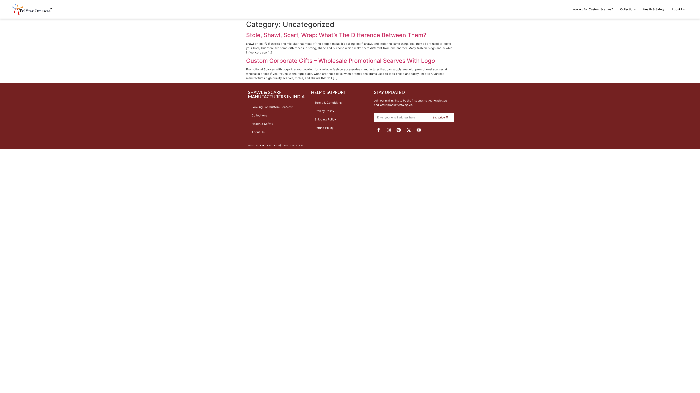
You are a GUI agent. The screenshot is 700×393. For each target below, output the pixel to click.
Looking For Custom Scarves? (592, 9)
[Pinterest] (398, 130)
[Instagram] (388, 130)
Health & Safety (653, 9)
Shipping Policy (325, 119)
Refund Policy (324, 128)
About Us (678, 9)
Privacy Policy (324, 111)
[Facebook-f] (378, 130)
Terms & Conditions (328, 102)
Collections (628, 9)
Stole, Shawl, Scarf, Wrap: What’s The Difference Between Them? (336, 35)
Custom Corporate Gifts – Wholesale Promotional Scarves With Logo (340, 60)
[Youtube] (418, 130)
